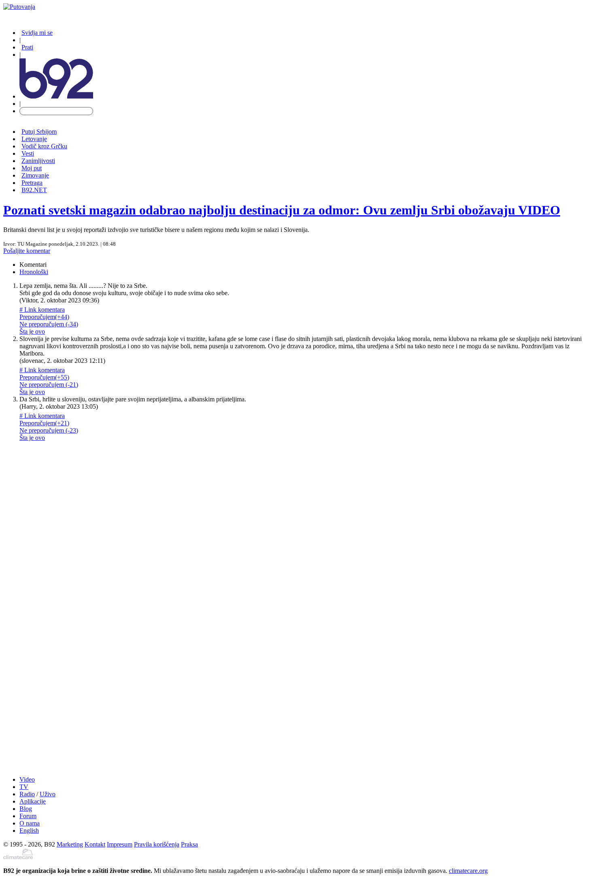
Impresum (119, 844)
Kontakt (95, 844)
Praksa (189, 844)
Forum (27, 815)
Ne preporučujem (48, 324)
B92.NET (34, 189)
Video (27, 779)
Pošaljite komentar (26, 250)
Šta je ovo (32, 331)
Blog (25, 808)
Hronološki (33, 271)
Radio (27, 794)
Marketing (70, 844)
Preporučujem (44, 316)
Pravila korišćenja (156, 844)
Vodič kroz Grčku (44, 146)
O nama (29, 823)
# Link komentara (42, 309)
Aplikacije (32, 801)
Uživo (47, 794)
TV (23, 786)
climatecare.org (468, 870)
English (29, 830)
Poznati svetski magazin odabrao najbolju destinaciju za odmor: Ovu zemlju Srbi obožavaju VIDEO (281, 210)
